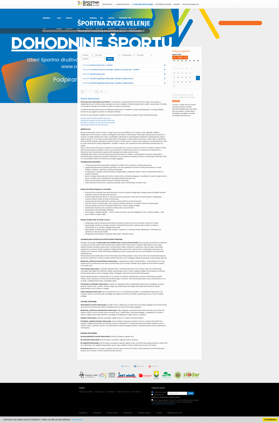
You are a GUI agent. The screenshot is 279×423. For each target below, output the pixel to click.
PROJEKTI (176, 4)
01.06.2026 (93, 74)
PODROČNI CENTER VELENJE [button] (143, 4)
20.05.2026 (107, 79)
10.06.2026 (97, 65)
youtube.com (154, 366)
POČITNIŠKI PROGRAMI (163, 4)
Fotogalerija (83, 413)
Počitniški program (144, 413)
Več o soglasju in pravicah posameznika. (163, 404)
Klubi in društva (112, 413)
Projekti (159, 413)
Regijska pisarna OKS (174, 413)
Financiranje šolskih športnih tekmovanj (94, 125)
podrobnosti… (78, 419)
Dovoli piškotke (270, 419)
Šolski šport (128, 413)
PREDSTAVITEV (107, 4)
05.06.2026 (110, 70)
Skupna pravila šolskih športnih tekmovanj (96, 118)
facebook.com (140, 366)
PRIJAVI (191, 393)
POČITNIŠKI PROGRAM (159, 392)
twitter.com (126, 366)
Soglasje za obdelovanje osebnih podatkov (165, 397)
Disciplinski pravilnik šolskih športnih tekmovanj (97, 120)
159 (101, 92)
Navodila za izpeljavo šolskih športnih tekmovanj (98, 123)
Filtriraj (109, 59)
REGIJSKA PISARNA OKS (190, 4)
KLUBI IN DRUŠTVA (158, 395)
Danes (180, 57)
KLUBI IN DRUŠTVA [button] (123, 4)
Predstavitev (97, 413)
